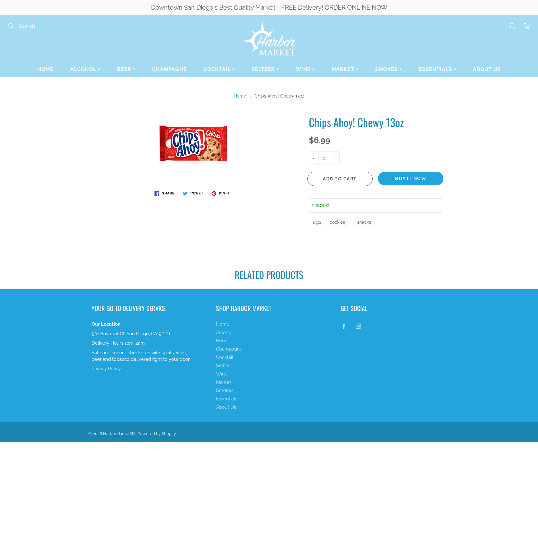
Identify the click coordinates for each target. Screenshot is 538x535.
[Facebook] (343, 326)
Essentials (436, 69)
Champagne (169, 69)
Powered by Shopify (157, 433)
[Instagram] (358, 326)
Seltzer (264, 69)
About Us (487, 69)
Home (45, 69)
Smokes (387, 69)
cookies (337, 222)
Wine (304, 69)
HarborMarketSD (119, 433)
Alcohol (84, 69)
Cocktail (218, 69)
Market (344, 69)
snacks (364, 222)
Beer (125, 69)
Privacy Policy (106, 368)
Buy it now (410, 178)
